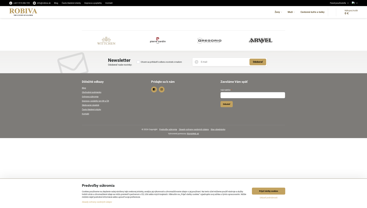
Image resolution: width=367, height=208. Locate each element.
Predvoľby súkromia (168, 129)
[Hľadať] (332, 12)
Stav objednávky (218, 129)
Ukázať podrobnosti (268, 197)
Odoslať (226, 104)
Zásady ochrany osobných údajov (194, 129)
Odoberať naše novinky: (120, 64)
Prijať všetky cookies (268, 191)
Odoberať (258, 62)
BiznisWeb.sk (193, 133)
